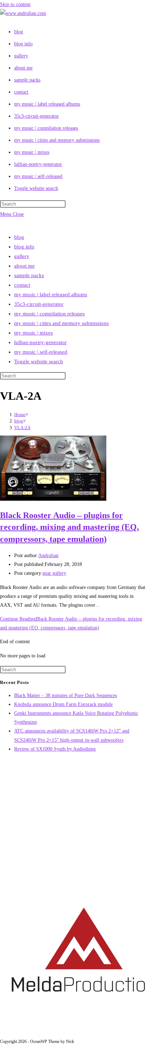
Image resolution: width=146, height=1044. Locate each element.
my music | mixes (33, 333)
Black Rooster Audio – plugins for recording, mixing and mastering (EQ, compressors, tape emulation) (69, 527)
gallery (21, 256)
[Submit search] (69, 377)
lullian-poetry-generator (40, 342)
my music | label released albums (50, 294)
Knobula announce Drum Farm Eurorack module (63, 704)
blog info (24, 246)
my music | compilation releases (49, 313)
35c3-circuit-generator (38, 304)
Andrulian (48, 555)
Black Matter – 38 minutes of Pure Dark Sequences (65, 695)
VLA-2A (22, 427)
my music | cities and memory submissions (61, 323)
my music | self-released (40, 352)
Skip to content (15, 4)
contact (22, 285)
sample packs (29, 275)
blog (19, 237)
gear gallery (54, 573)
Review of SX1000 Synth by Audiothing (55, 749)
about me (24, 266)
